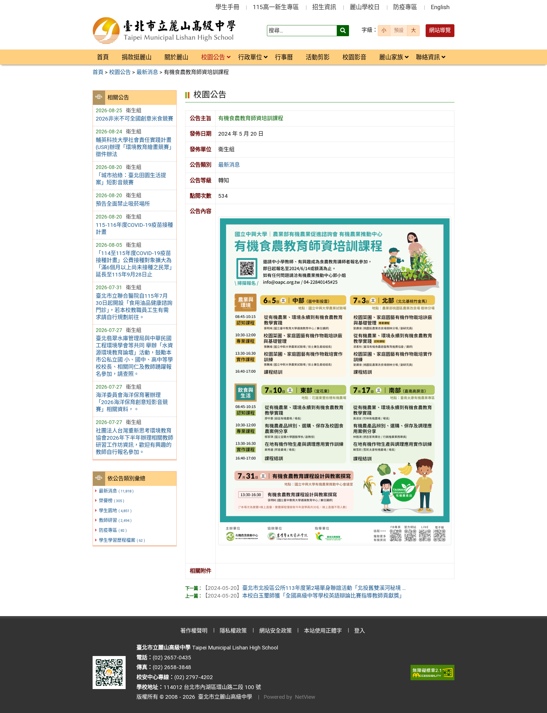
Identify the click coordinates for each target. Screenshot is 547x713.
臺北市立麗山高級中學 (223, 697)
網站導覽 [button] (440, 30)
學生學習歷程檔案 (122, 540)
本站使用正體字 (323, 631)
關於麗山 (176, 57)
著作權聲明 (193, 631)
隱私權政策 (233, 631)
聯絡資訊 (428, 57)
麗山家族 (391, 57)
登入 (359, 631)
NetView (305, 697)
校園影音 (354, 57)
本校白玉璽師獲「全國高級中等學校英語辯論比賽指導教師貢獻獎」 (303, 595)
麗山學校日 (365, 7)
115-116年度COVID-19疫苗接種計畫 (134, 228)
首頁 (103, 57)
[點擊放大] (334, 380)
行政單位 (250, 57)
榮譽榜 (111, 500)
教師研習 (115, 520)
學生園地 (115, 510)
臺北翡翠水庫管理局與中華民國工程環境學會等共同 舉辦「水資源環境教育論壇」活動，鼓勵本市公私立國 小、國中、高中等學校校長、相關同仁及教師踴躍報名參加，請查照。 (134, 356)
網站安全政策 (275, 631)
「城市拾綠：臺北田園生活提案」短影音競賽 (131, 179)
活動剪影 (318, 57)
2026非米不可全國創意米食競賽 (134, 118)
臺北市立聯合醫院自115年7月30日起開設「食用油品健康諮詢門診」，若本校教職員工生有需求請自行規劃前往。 (134, 307)
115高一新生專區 (276, 7)
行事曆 (284, 57)
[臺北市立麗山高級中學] (165, 30)
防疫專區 (405, 7)
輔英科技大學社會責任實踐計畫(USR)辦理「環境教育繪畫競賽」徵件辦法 (134, 147)
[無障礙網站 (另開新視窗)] (432, 673)
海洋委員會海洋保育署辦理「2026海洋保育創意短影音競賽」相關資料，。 (132, 402)
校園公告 (213, 57)
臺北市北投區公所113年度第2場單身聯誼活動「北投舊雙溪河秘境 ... (304, 588)
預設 (399, 30)
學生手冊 (227, 7)
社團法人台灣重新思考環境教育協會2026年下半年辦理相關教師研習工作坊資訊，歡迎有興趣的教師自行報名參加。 (134, 441)
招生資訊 (324, 7)
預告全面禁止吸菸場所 (123, 204)
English (440, 7)
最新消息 (116, 491)
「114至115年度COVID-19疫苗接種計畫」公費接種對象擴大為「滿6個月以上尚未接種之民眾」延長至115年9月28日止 (134, 264)
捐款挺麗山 (137, 57)
